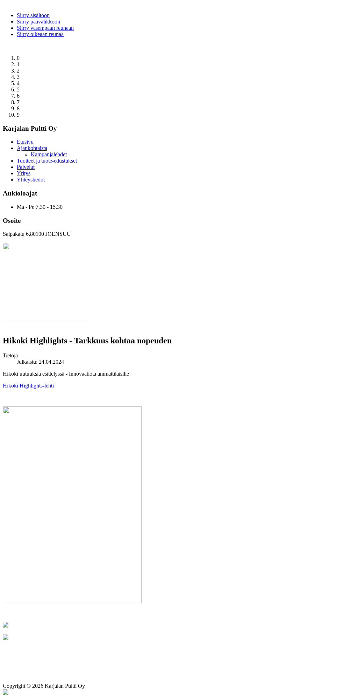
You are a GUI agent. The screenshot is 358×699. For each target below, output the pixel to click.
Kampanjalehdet (49, 154)
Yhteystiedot (31, 180)
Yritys (23, 173)
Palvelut (26, 167)
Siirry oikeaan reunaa (40, 34)
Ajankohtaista (32, 148)
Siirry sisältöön (33, 15)
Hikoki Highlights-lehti (28, 386)
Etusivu (25, 142)
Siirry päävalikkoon (38, 22)
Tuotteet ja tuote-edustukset (47, 161)
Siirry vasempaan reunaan (45, 28)
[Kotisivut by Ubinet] (5, 693)
